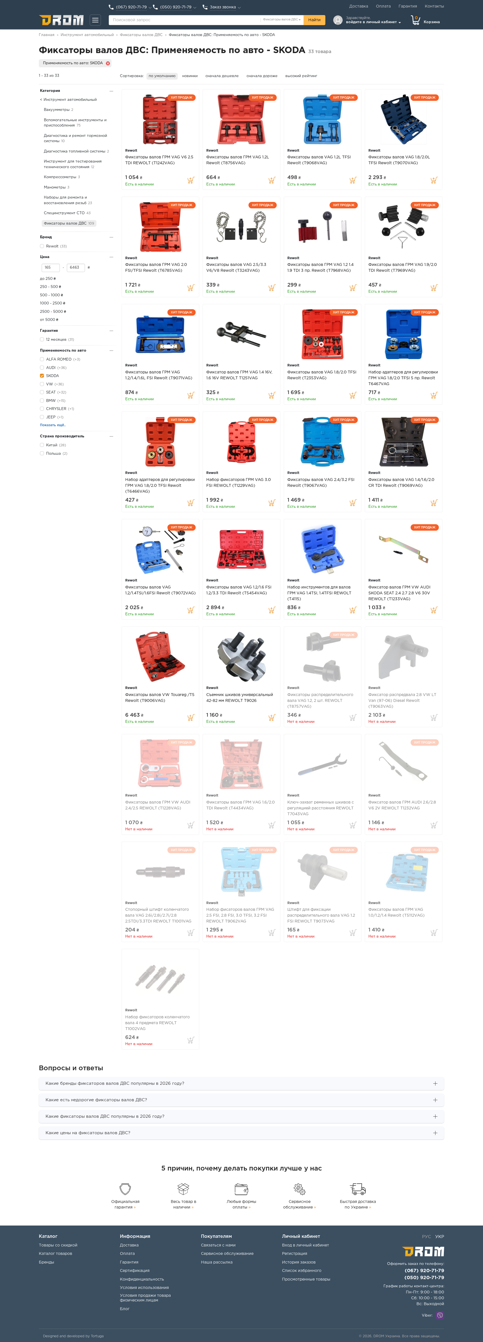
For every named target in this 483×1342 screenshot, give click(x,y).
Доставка (358, 6)
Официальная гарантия (125, 1204)
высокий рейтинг (301, 76)
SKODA (52, 376)
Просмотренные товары (306, 1279)
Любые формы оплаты (241, 1204)
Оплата (383, 6)
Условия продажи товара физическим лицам (145, 1298)
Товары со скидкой (58, 1245)
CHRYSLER (56, 409)
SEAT (51, 392)
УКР (439, 1237)
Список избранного (301, 1270)
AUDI (51, 368)
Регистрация (294, 1253)
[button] (95, 20)
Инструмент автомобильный (70, 99)
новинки (190, 76)
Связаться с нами (218, 1245)
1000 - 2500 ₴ (52, 303)
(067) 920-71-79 (424, 1271)
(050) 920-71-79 (424, 1278)
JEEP (51, 417)
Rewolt (52, 246)
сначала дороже (262, 76)
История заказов (299, 1262)
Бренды (46, 1262)
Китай (51, 445)
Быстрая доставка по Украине (358, 1204)
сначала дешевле (222, 76)
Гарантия (408, 6)
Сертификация (135, 1270)
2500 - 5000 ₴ (53, 311)
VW (49, 384)
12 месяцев (56, 339)
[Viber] (440, 1315)
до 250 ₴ (48, 278)
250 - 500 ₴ (50, 287)
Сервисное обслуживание (299, 1204)
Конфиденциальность (142, 1279)
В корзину (191, 180)
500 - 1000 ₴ (51, 295)
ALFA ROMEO (59, 359)
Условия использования (144, 1287)
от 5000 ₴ (49, 319)
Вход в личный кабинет (305, 1245)
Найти (314, 20)
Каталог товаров (55, 1253)
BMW (51, 400)
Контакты (434, 6)
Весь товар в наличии (183, 1204)
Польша (53, 453)
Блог (124, 1309)
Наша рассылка (217, 1262)
